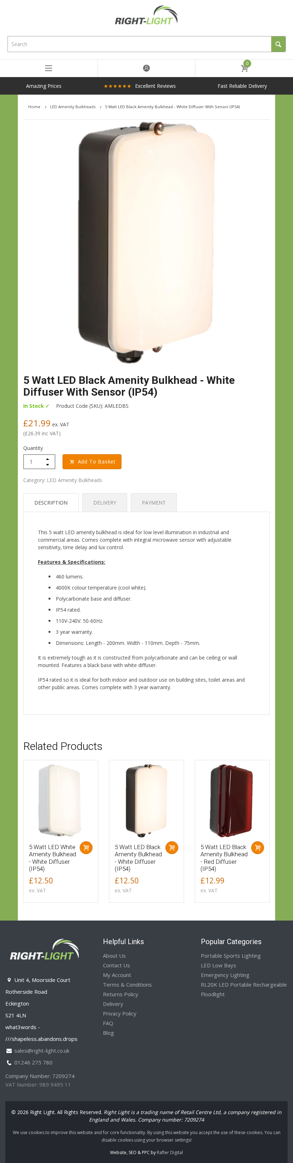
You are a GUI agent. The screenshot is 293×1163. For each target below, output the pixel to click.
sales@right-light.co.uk (41, 1050)
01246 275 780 (33, 1062)
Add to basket (97, 461)
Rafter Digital (170, 1152)
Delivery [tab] (104, 502)
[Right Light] (146, 17)
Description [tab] (51, 502)
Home (34, 106)
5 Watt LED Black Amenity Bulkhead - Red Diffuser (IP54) (224, 857)
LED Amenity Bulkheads (73, 106)
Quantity (33, 448)
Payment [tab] (154, 502)
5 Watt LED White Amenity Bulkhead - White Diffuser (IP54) (52, 857)
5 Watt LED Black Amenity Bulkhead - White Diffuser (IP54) (138, 857)
